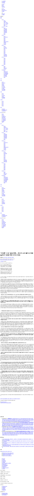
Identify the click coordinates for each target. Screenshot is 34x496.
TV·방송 (3, 95)
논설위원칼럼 (6, 73)
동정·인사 (5, 173)
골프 (3, 105)
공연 (4, 154)
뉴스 (1, 123)
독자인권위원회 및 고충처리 (6, 463)
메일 (2, 261)
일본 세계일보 (4, 494)
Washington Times (4, 493)
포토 (1, 107)
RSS (2, 5)
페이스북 (3, 9)
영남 (4, 62)
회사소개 (3, 458)
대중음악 (3, 97)
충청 (4, 61)
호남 (4, 63)
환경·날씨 (5, 30)
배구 (3, 210)
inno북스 (3, 221)
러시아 (5, 43)
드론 (3, 220)
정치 (3, 19)
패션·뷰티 (5, 55)
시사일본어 (4, 119)
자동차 (3, 88)
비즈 (1, 80)
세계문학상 (4, 487)
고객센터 (3, 468)
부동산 (3, 85)
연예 (1, 197)
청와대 (5, 21)
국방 (4, 25)
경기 (4, 165)
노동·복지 (5, 29)
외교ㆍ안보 (5, 24)
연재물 (3, 14)
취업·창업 (3, 90)
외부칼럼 (5, 75)
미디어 (5, 152)
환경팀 (13, 257)
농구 (3, 209)
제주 (4, 64)
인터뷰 (5, 174)
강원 (4, 60)
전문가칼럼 (5, 74)
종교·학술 (5, 153)
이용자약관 (4, 466)
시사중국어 (4, 120)
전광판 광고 (4, 461)
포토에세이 (4, 216)
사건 (4, 33)
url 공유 (5, 261)
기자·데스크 (6, 72)
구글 (3, 8)
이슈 (1, 78)
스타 (3, 94)
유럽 (4, 40)
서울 (4, 164)
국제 (3, 35)
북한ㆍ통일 (5, 131)
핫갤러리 (3, 214)
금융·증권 (3, 188)
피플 (3, 65)
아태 (4, 39)
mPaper (3, 4)
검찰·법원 (5, 28)
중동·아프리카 (6, 41)
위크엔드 (5, 54)
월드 (4, 77)
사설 (4, 70)
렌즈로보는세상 (4, 215)
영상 (1, 112)
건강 (4, 50)
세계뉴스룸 (9, 257)
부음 (4, 67)
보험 (3, 189)
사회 (3, 132)
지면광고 (3, 459)
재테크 (3, 84)
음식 (4, 53)
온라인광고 (4, 460)
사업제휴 (3, 462)
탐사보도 (3, 13)
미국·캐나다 (6, 142)
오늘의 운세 (4, 116)
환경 (3, 219)
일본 (4, 144)
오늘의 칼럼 (6, 71)
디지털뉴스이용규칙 (5, 467)
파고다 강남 (4, 118)
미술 (4, 49)
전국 (3, 57)
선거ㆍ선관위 (6, 23)
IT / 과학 (3, 86)
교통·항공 (5, 31)
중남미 (5, 44)
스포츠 (1, 99)
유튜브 (3, 11)
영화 (3, 96)
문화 (3, 45)
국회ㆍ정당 (5, 22)
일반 (4, 20)
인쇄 (1, 261)
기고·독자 (5, 76)
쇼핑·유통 (3, 89)
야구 (3, 102)
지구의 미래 (5, 257)
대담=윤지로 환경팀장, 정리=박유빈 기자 (6, 259)
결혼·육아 (5, 56)
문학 (4, 52)
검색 (1, 17)
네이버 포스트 (4, 10)
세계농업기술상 (4, 486)
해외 (4, 34)
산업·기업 (3, 87)
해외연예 (3, 203)
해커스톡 (3, 117)
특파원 (5, 42)
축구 (3, 208)
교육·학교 (5, 32)
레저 (4, 51)
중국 (4, 143)
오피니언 (3, 175)
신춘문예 (3, 488)
